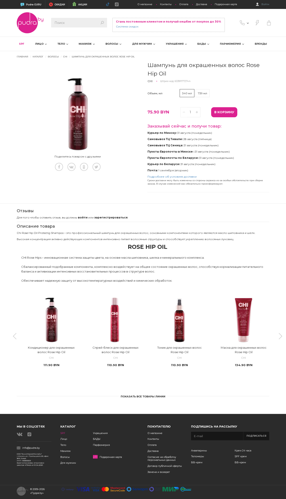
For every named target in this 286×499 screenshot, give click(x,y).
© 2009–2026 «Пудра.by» (37, 491)
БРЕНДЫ (261, 43)
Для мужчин (68, 462)
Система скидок (127, 26)
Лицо (63, 438)
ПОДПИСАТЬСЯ (256, 435)
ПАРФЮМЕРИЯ (231, 43)
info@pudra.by (31, 448)
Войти (265, 4)
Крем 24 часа (243, 450)
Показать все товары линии (143, 396)
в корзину (224, 112)
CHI (65, 56)
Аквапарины (199, 450)
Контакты (166, 4)
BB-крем (196, 462)
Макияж (65, 451)
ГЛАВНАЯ (22, 56)
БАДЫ (202, 43)
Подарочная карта (226, 4)
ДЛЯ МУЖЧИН (142, 43)
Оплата (183, 4)
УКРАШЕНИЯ (175, 43)
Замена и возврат (158, 472)
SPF (21, 43)
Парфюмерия (101, 445)
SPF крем (241, 456)
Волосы (65, 457)
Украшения (100, 433)
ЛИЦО (39, 43)
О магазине (144, 4)
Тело (63, 445)
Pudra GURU (33, 4)
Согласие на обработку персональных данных (161, 458)
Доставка (201, 4)
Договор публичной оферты (164, 466)
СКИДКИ (60, 4)
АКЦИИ (82, 4)
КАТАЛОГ (38, 56)
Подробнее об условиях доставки (172, 176)
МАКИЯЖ (85, 43)
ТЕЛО (61, 43)
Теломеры (197, 456)
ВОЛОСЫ (112, 43)
